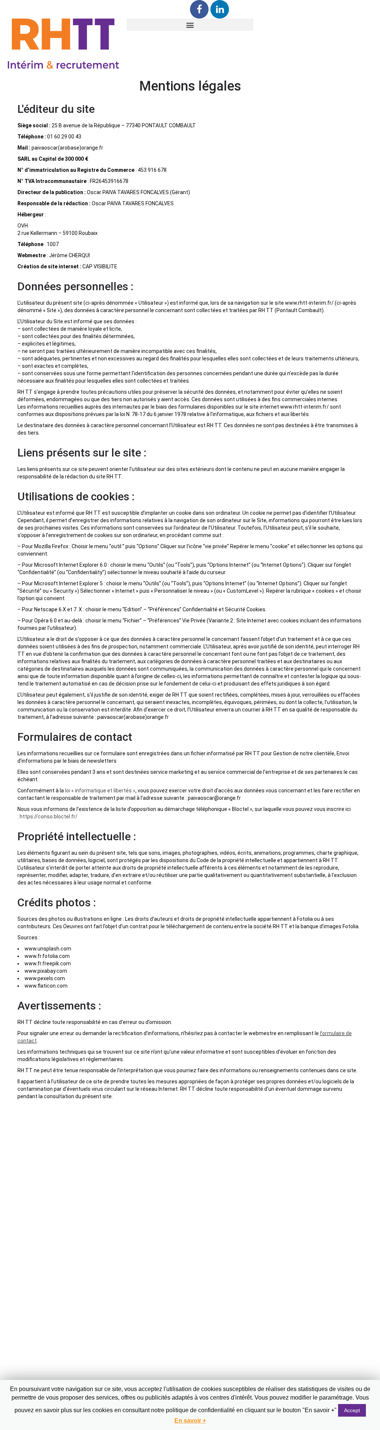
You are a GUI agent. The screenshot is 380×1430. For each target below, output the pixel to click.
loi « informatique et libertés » (100, 790)
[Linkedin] (219, 9)
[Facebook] (199, 9)
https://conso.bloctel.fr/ (49, 816)
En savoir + (190, 1420)
